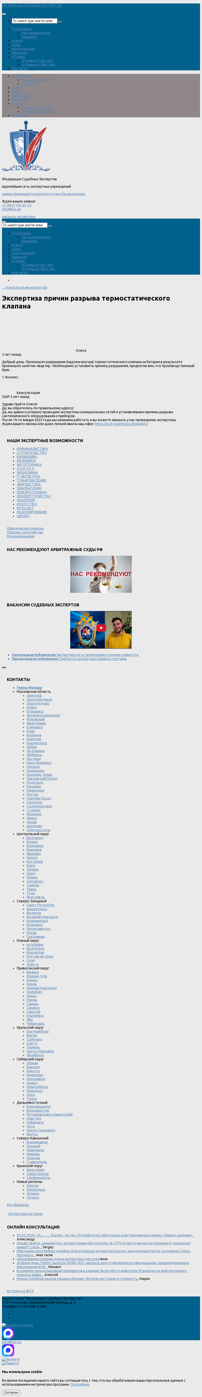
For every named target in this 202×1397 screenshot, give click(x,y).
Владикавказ (37, 1142)
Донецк (33, 1193)
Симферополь (38, 1178)
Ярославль (36, 897)
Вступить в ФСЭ (20, 1291)
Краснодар (35, 952)
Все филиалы (18, 1205)
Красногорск (37, 743)
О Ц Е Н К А (25, 469)
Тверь (32, 889)
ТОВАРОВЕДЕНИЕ (31, 480)
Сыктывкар (36, 937)
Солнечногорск (39, 806)
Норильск (35, 1091)
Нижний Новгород (42, 988)
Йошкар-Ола (37, 976)
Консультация (23, 49)
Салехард (35, 1039)
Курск (31, 865)
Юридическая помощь (25, 528)
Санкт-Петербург (41, 905)
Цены (16, 45)
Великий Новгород (42, 917)
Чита (30, 1126)
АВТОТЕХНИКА (29, 465)
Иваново (34, 854)
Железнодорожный (43, 715)
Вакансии (29, 37)
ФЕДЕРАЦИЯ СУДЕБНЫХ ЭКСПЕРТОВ (32, 5)
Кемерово (35, 1075)
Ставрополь (37, 1162)
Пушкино (34, 786)
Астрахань (35, 944)
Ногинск (33, 767)
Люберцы (34, 755)
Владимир (35, 846)
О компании (21, 29)
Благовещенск (39, 1107)
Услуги (17, 41)
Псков (31, 933)
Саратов (33, 1012)
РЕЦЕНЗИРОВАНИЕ (32, 512)
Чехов (32, 822)
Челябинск (35, 1055)
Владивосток (38, 1110)
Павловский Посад (42, 779)
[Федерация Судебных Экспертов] (26, 171)
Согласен (11, 1392)
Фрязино (34, 814)
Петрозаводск (38, 929)
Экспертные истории (25, 1214)
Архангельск (37, 909)
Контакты (20, 68)
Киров (32, 984)
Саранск (33, 1008)
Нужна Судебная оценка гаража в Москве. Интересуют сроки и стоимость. (78, 1279)
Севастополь (38, 1174)
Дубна (32, 707)
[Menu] (4, 14)
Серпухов (34, 802)
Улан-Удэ (34, 1118)
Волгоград (36, 948)
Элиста (32, 964)
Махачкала (35, 1150)
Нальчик (33, 1158)
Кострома (35, 861)
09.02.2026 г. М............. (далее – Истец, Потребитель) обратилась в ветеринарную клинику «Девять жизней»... (105, 1235)
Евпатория (35, 1170)
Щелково (34, 826)
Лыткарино (36, 751)
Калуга (32, 858)
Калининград (37, 921)
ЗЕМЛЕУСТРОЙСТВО (34, 496)
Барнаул (33, 1067)
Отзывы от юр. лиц (37, 60)
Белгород (35, 838)
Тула (31, 893)
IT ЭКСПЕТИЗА (28, 476)
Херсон (33, 1186)
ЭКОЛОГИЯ (26, 500)
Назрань (33, 1154)
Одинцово (35, 771)
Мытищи (34, 759)
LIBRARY (23, 516)
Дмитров (34, 696)
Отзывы (18, 57)
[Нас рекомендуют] (101, 575)
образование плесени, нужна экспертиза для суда (58, 1259)
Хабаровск (35, 1122)
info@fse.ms (11, 209)
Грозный (33, 1146)
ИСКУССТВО (27, 504)
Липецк (33, 869)
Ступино (34, 810)
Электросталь (38, 830)
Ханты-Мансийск (40, 1051)
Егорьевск (35, 711)
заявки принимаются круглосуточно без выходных (43, 194)
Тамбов (33, 885)
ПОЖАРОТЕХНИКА (32, 492)
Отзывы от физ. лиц (38, 64)
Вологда (34, 913)
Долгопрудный (39, 699)
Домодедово (38, 703)
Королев (34, 739)
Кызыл (32, 1083)
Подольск (35, 782)
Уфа (30, 1020)
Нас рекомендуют (36, 33)
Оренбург (34, 992)
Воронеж (34, 850)
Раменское (35, 790)
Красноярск (36, 1079)
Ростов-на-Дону (40, 956)
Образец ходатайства (25, 532)
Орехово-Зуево (39, 775)
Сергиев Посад (39, 798)
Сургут (32, 1043)
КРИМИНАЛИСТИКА (32, 449)
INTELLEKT (25, 508)
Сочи (31, 960)
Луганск (33, 1197)
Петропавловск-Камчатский (50, 1114)
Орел (31, 873)
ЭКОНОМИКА (27, 472)
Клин (31, 731)
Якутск (32, 1134)
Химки (32, 818)
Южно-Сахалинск (41, 1130)
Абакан (32, 1063)
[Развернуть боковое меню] (4, 667)
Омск (31, 1095)
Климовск (35, 727)
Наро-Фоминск (39, 763)
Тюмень (33, 1047)
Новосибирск (37, 1087)
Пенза (31, 996)
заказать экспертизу (18, 217)
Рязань (32, 877)
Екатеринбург (38, 1031)
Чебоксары (36, 1024)
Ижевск (33, 972)
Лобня (32, 747)
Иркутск (33, 1071)
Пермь (32, 1000)
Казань (32, 980)
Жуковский (36, 719)
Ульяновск (35, 1016)
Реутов (32, 794)
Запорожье (36, 1190)
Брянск (32, 842)
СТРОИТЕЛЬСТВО (32, 453)
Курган (32, 1035)
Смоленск (35, 881)
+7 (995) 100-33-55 (17, 205)
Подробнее (79, 1384)
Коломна (34, 735)
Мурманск (35, 925)
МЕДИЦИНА (26, 461)
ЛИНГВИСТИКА (29, 484)
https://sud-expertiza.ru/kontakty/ (121, 424)
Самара (32, 1004)
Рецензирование (20, 536)
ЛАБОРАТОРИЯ (29, 488)
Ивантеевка (36, 723)
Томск (32, 1099)
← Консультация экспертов (24, 287)
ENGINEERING (27, 457)
